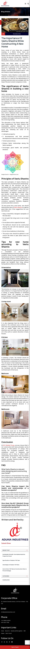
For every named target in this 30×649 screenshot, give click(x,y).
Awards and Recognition (16, 631)
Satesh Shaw (6, 543)
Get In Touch (15, 647)
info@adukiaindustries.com (8, 612)
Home (2, 631)
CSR (24, 631)
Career (2, 633)
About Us (7, 631)
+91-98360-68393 (5, 620)
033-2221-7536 (5, 622)
